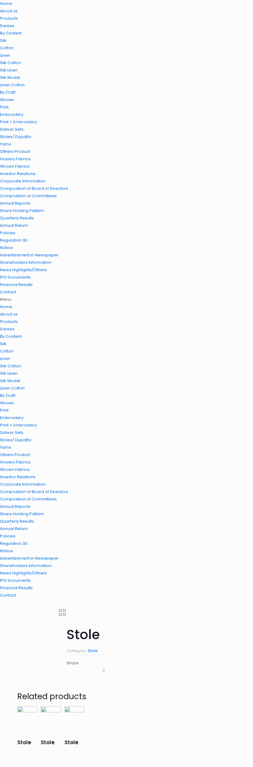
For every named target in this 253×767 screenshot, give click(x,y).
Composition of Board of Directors (34, 188)
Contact (8, 292)
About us (9, 11)
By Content (11, 33)
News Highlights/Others (23, 270)
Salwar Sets (11, 129)
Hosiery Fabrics (15, 159)
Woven (7, 100)
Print (4, 107)
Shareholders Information (26, 262)
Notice (6, 248)
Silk (3, 40)
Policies (7, 233)
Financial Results (16, 285)
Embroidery (11, 114)
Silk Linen (9, 70)
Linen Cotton (12, 85)
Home (6, 3)
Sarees (7, 26)
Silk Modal (10, 77)
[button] (126, 299)
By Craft (7, 92)
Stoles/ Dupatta (15, 137)
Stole (93, 651)
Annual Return (14, 225)
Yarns (5, 144)
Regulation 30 (13, 240)
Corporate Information (22, 181)
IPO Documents (15, 277)
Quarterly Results (17, 218)
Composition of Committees (28, 196)
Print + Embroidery (18, 122)
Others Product (15, 151)
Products (9, 18)
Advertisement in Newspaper (29, 255)
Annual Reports (15, 203)
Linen (5, 55)
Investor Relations (17, 174)
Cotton (7, 48)
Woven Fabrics (15, 166)
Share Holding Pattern (22, 211)
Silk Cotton (10, 63)
